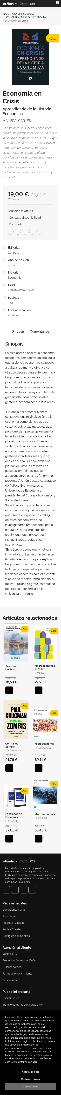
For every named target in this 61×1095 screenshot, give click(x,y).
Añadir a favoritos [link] (21, 210)
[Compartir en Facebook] (11, 232)
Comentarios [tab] (39, 331)
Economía (39, 17)
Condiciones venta (14, 909)
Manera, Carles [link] (17, 120)
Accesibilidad (11, 980)
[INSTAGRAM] (15, 889)
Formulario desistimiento (17, 973)
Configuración (30, 1086)
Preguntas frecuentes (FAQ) (19, 960)
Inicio (6, 13)
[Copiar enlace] (39, 232)
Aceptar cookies (30, 1071)
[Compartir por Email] (32, 232)
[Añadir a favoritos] (9, 690)
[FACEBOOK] (6, 889)
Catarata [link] (13, 252)
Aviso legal (9, 916)
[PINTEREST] (23, 889)
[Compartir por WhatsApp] (25, 232)
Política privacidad (14, 922)
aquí (35, 1061)
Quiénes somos (12, 967)
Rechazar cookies (30, 1079)
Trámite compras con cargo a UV (23, 1004)
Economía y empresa (17, 17)
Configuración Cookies (16, 936)
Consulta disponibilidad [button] (25, 217)
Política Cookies (12, 929)
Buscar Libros (11, 998)
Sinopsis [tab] (18, 331)
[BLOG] (32, 889)
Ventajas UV (10, 953)
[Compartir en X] (18, 232)
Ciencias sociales (23, 13)
